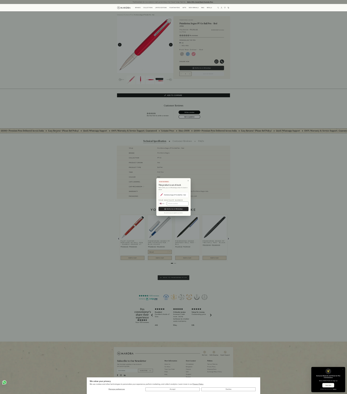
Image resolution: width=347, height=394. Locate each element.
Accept (172, 389)
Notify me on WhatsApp (175, 209)
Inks (202, 7)
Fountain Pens (174, 7)
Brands (138, 7)
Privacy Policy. (198, 384)
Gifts (184, 7)
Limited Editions (161, 7)
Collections (148, 7)
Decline (228, 389)
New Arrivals (193, 7)
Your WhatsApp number (170, 200)
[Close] (188, 180)
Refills (209, 7)
